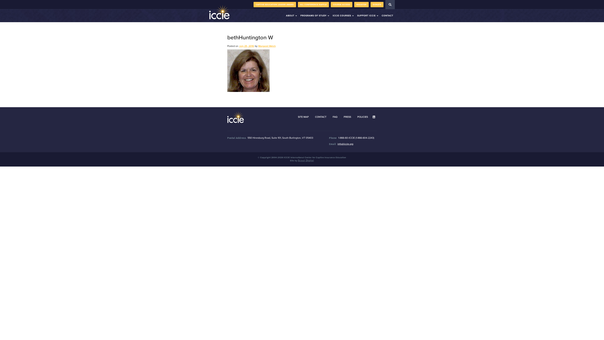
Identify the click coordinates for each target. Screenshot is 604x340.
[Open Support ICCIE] (377, 15)
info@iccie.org (345, 144)
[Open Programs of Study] (328, 15)
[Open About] (296, 15)
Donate (377, 4)
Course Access (341, 4)
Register (361, 4)
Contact (320, 117)
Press (347, 117)
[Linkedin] (374, 117)
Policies (362, 117)
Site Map (303, 117)
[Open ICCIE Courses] (353, 15)
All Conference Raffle (313, 4)
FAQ (335, 117)
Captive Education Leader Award (275, 4)
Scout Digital (306, 160)
